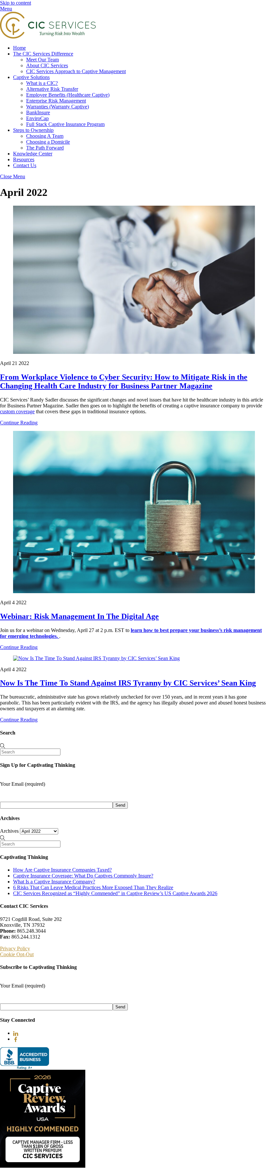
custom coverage (17, 411)
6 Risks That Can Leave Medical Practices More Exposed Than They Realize (93, 887)
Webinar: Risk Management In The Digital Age (79, 616)
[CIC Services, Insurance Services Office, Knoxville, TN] (24, 1058)
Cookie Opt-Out (17, 954)
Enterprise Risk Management (56, 100)
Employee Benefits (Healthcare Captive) (67, 95)
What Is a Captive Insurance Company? (54, 881)
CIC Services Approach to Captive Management (76, 71)
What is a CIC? (42, 83)
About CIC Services (47, 65)
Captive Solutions (31, 77)
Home (19, 48)
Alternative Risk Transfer (52, 89)
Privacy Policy (15, 948)
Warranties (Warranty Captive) (57, 106)
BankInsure (38, 112)
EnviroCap (37, 118)
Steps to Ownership (33, 130)
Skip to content (15, 3)
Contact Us (24, 165)
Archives (9, 831)
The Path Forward (45, 147)
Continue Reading (19, 422)
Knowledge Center (32, 153)
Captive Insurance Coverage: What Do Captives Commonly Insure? (83, 875)
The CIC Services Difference (43, 53)
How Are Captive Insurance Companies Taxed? (62, 870)
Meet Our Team (42, 59)
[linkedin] (15, 1033)
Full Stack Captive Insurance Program (65, 124)
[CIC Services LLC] (48, 36)
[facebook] (15, 1039)
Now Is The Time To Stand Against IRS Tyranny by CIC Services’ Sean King (128, 683)
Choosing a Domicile (48, 142)
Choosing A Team (44, 136)
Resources (23, 159)
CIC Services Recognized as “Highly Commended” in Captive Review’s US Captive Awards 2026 (115, 893)
